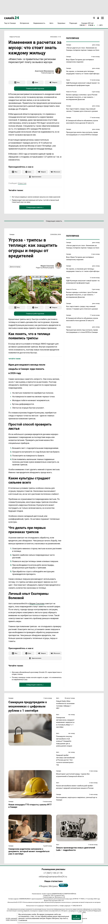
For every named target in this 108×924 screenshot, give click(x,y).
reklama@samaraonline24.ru (53, 876)
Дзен (36, 82)
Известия (22, 183)
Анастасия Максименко (44, 71)
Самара (68, 45)
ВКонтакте (57, 172)
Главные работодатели (35, 89)
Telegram (54, 82)
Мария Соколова (47, 266)
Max (18, 82)
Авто (57, 698)
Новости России (14, 37)
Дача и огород (15, 267)
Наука (68, 80)
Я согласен (76, 917)
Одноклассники (36, 176)
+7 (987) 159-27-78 (52, 873)
